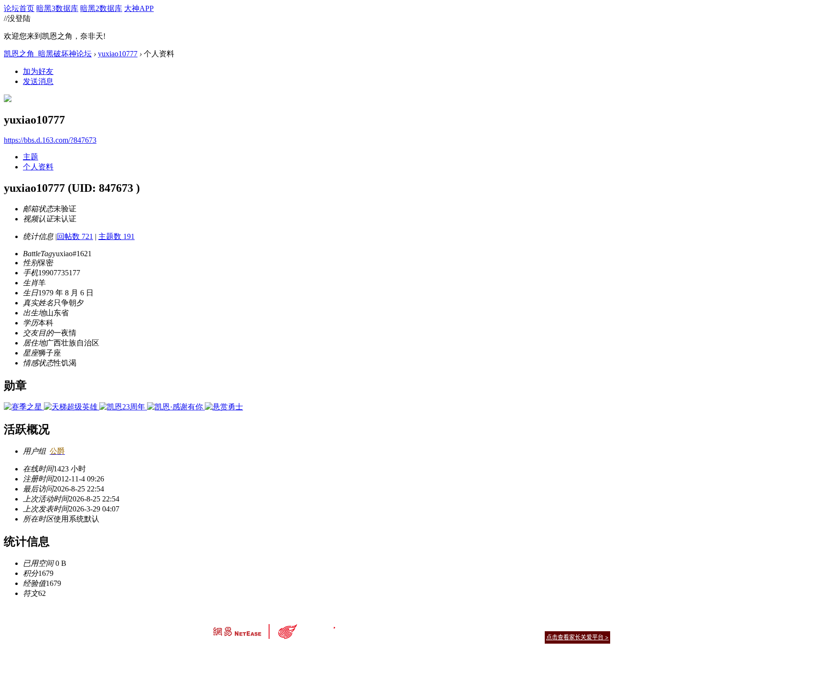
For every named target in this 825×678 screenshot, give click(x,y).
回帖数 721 (75, 236)
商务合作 (570, 625)
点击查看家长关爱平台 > (577, 637)
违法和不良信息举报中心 (244, 653)
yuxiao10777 (118, 54)
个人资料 (38, 167)
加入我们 (598, 625)
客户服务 (398, 625)
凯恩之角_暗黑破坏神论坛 (48, 54)
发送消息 (38, 81)
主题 (30, 157)
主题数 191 (116, 236)
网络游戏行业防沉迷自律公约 (480, 636)
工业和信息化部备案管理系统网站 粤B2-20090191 (346, 653)
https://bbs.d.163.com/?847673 (50, 140)
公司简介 (369, 625)
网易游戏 (541, 625)
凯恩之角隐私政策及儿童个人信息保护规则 (470, 625)
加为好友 (38, 71)
